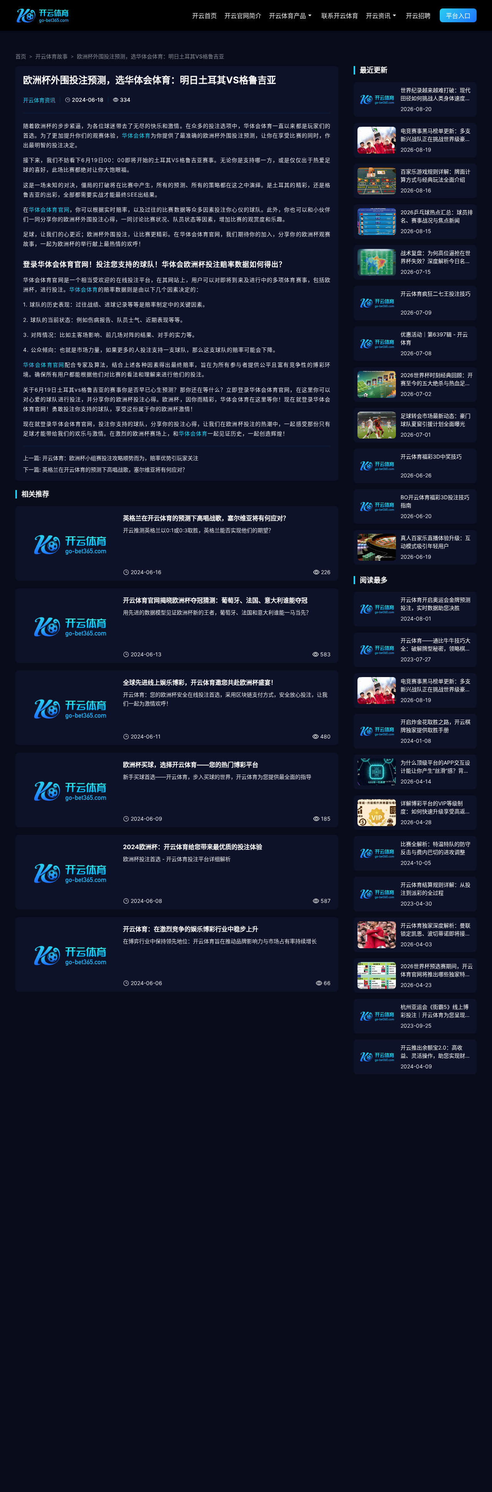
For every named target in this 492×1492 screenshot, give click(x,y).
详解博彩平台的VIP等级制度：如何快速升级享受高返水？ (433, 807)
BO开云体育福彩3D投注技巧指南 (435, 501)
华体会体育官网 (49, 209)
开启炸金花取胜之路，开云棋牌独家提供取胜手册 (435, 726)
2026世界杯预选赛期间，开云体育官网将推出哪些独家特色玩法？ (437, 970)
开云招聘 (418, 16)
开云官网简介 (242, 16)
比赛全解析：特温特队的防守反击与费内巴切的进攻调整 (435, 848)
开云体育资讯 (39, 100)
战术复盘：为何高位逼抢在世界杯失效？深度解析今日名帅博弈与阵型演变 (435, 257)
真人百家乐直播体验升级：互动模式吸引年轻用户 (435, 542)
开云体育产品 (287, 16)
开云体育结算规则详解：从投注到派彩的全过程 (435, 888)
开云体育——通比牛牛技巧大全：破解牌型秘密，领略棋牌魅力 (435, 644)
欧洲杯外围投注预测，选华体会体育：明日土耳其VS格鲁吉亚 (150, 56)
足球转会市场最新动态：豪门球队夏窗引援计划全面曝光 (435, 419)
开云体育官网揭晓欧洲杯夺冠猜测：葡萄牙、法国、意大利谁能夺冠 (215, 600)
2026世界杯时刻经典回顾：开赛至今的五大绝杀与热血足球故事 (437, 379)
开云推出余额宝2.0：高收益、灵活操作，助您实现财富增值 (435, 1052)
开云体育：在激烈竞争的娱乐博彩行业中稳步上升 (190, 929)
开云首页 (204, 16)
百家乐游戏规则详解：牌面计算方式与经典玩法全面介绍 (435, 175)
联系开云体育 (339, 16)
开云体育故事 (51, 56)
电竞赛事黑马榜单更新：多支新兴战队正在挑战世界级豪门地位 (435, 135)
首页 (20, 56)
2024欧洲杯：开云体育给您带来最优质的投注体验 (192, 847)
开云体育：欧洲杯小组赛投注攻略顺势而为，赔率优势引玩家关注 (120, 458)
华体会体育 (136, 135)
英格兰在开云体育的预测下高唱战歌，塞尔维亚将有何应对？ (115, 469)
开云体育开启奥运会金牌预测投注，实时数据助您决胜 (435, 603)
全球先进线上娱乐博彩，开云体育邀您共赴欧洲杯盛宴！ (200, 682)
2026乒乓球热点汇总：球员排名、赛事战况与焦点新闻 (437, 216)
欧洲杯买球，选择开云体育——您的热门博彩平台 (190, 764)
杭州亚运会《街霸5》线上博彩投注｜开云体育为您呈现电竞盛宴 (435, 1011)
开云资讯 (378, 16)
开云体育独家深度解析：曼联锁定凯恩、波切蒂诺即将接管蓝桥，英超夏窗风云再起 (435, 929)
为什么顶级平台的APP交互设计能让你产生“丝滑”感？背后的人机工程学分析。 (435, 767)
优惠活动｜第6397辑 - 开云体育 (434, 338)
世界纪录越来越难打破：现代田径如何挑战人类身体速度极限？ (435, 94)
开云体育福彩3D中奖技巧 (431, 456)
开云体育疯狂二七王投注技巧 (435, 293)
